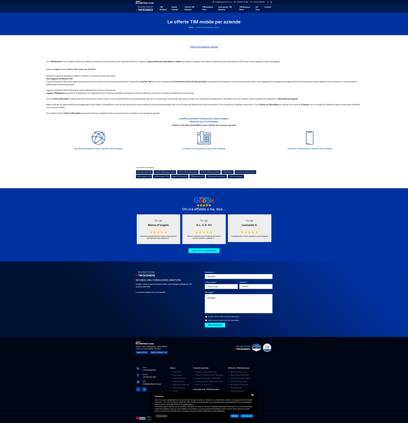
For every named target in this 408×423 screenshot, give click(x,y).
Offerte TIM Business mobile (165, 172)
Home (191, 27)
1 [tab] (199, 247)
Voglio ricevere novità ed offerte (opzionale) (223, 320)
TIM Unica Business (236, 176)
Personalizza (161, 416)
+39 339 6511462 (242, 2)
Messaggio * (209, 292)
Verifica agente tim (159, 352)
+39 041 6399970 (259, 2)
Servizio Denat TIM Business (239, 385)
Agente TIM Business (179, 176)
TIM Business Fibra (207, 8)
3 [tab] (206, 247)
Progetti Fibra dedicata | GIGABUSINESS (208, 378)
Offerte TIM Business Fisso (187, 172)
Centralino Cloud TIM (144, 172)
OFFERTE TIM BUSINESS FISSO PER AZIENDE (204, 149)
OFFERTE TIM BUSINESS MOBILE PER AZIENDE (309, 149)
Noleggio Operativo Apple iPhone (205, 372)
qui (114, 90)
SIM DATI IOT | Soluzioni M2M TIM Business (209, 375)
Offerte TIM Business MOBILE (239, 375)
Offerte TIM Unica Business (238, 381)
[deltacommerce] (140, 418)
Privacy (149, 417)
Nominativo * (209, 272)
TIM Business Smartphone (216, 176)
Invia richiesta (215, 325)
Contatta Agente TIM (161, 176)
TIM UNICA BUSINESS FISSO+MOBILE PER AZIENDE (98, 149)
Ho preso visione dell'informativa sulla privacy (223, 317)
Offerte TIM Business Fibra (210, 172)
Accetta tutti (246, 416)
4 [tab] (209, 247)
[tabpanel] (158, 229)
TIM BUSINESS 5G (236, 388)
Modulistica (142, 352)
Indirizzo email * (211, 282)
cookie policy (188, 404)
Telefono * (243, 282)
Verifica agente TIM (144, 176)
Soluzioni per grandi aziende (245, 172)
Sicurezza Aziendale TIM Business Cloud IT (209, 381)
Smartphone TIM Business (225, 8)
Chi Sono (258, 8)
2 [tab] (202, 247)
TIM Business (163, 8)
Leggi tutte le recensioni (204, 251)
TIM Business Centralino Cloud (240, 378)
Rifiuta (234, 416)
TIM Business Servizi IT (237, 391)
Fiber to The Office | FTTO (203, 385)
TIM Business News (244, 8)
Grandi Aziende (175, 8)
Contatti (267, 7)
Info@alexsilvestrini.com (223, 2)
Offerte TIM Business (189, 8)
